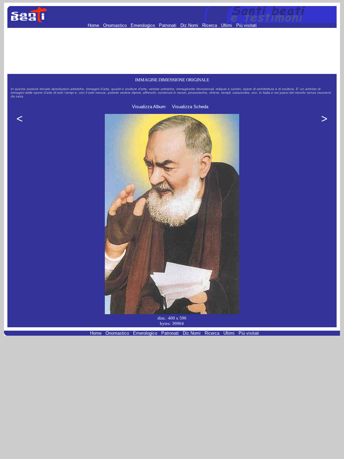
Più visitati (246, 25)
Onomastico (115, 25)
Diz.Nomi (190, 25)
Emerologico (143, 25)
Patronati (168, 25)
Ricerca (210, 25)
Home (94, 25)
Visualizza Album (149, 106)
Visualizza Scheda (190, 106)
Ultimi (227, 25)
